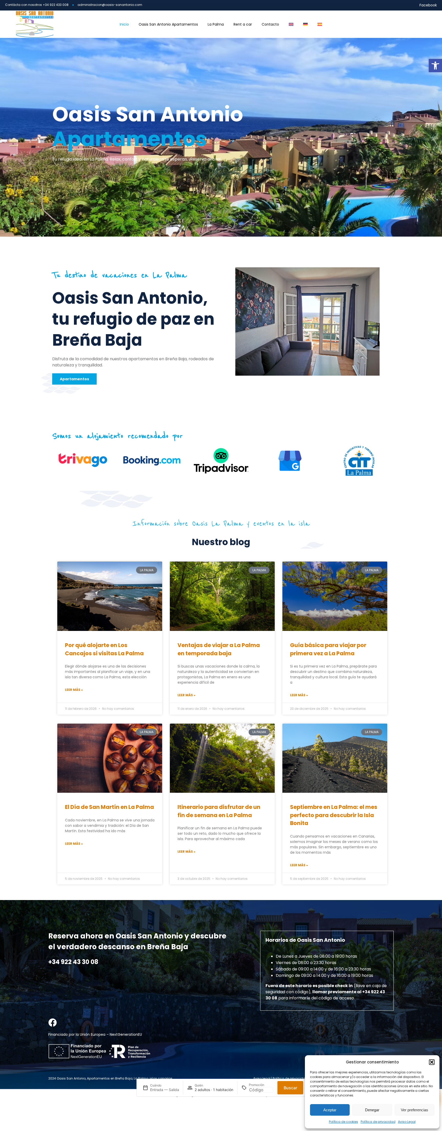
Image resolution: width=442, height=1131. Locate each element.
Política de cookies (343, 1121)
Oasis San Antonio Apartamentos (168, 24)
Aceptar (329, 1110)
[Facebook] (52, 1022)
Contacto (270, 24)
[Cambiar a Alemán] (305, 24)
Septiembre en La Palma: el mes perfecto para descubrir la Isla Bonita (333, 815)
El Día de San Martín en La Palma (109, 807)
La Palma (216, 24)
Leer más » (74, 690)
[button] (435, 65)
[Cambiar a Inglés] (291, 24)
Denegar (372, 1110)
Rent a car (243, 24)
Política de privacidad (378, 1121)
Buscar (290, 1087)
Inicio (124, 24)
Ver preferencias (414, 1110)
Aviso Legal (407, 1121)
